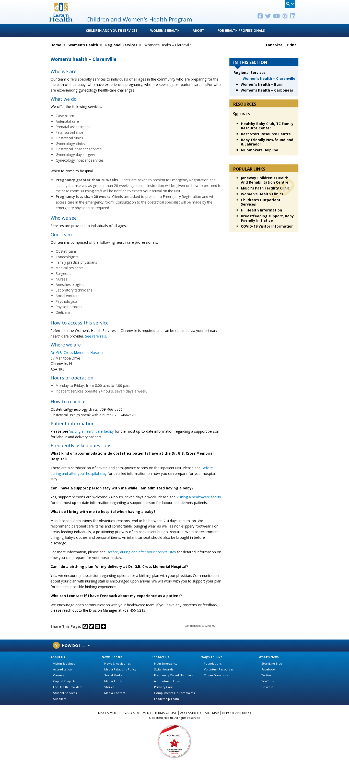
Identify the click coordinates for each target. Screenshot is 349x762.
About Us (58, 657)
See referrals (95, 336)
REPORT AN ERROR (236, 713)
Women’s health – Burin (262, 84)
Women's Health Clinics (262, 194)
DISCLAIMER (107, 713)
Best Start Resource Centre (266, 133)
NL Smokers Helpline (259, 150)
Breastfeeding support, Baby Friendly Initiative (267, 218)
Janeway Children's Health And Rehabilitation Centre (264, 180)
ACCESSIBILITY (191, 713)
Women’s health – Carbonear (267, 90)
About (198, 30)
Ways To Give (212, 657)
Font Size (275, 45)
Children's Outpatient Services (261, 202)
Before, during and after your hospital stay (141, 552)
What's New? (269, 657)
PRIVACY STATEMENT (135, 713)
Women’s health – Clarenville (269, 78)
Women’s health (165, 30)
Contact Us (160, 657)
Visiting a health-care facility (91, 431)
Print (292, 45)
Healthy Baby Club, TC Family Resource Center (267, 125)
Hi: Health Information (261, 210)
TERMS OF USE (166, 713)
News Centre (112, 657)
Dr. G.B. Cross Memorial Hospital (77, 352)
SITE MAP (212, 713)
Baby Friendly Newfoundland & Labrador (267, 142)
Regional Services (249, 72)
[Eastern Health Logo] (61, 20)
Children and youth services (111, 30)
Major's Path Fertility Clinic (265, 188)
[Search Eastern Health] (290, 4)
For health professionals (241, 30)
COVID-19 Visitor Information (267, 226)
